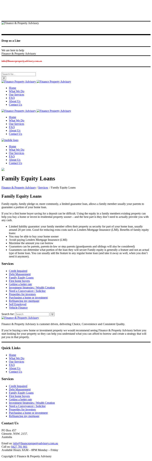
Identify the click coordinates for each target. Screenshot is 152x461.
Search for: (7, 314)
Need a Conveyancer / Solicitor (27, 290)
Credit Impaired (18, 270)
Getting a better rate (20, 284)
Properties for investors (22, 294)
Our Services (16, 361)
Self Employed (17, 304)
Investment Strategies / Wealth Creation (32, 287)
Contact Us (15, 371)
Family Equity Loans (21, 277)
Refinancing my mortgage (24, 300)
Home (12, 355)
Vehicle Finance (18, 307)
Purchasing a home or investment (28, 297)
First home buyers (19, 280)
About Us (14, 368)
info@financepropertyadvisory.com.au (35, 443)
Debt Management (20, 274)
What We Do (16, 358)
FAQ (12, 365)
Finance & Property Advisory (18, 187)
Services (43, 187)
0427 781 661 (19, 446)
